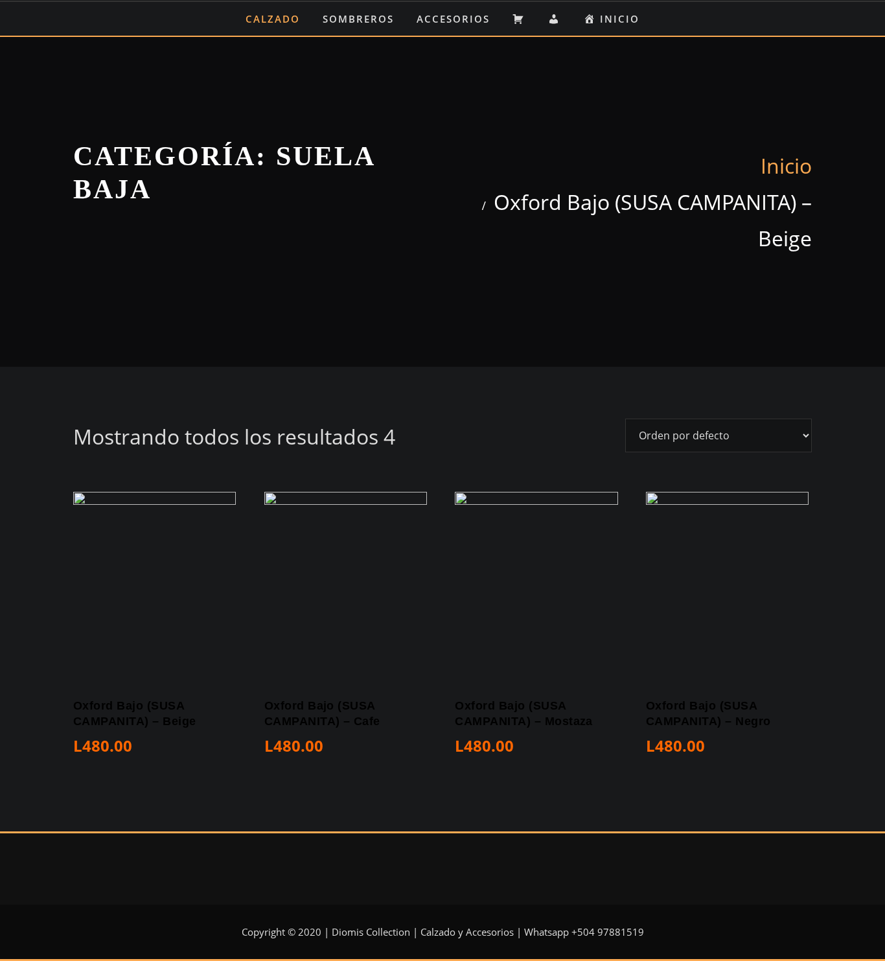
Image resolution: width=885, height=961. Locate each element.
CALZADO (273, 18)
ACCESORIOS (453, 18)
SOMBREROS (358, 18)
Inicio (786, 165)
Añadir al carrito (80, 750)
